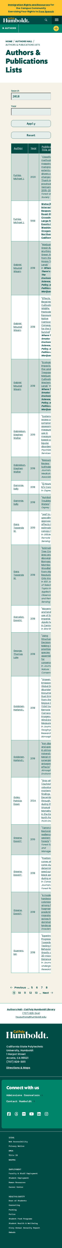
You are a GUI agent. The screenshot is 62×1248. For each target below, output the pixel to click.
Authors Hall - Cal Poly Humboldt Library (31, 1009)
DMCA (11, 1150)
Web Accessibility (18, 1141)
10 (19, 993)
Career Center (16, 1187)
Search (15, 91)
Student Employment (19, 1178)
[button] (46, 20)
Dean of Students (18, 1200)
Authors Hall (23, 41)
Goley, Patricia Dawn (18, 801)
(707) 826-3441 (31, 1013)
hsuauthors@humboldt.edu (31, 1017)
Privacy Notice (16, 1146)
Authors (10, 28)
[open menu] (56, 20)
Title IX (13, 1155)
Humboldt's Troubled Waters (48, 501)
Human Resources (17, 1182)
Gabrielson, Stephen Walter (20, 434)
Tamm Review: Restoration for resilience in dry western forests (50, 835)
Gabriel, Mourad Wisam (18, 268)
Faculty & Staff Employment (23, 1173)
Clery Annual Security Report (24, 1228)
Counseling (14, 1205)
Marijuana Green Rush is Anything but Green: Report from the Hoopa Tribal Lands (49, 255)
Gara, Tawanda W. (19, 528)
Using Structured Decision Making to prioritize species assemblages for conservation (48, 649)
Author (18, 148)
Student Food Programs (20, 1218)
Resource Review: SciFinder (46, 463)
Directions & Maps (18, 1068)
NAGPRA (12, 1160)
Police (12, 1214)
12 (30, 993)
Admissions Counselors (23, 1095)
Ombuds (12, 1232)
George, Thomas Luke (18, 654)
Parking (13, 1210)
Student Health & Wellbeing (23, 1223)
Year (13, 106)
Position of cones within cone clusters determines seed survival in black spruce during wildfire (49, 868)
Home (9, 41)
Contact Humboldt (19, 1101)
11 (25, 993)
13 (36, 993)
